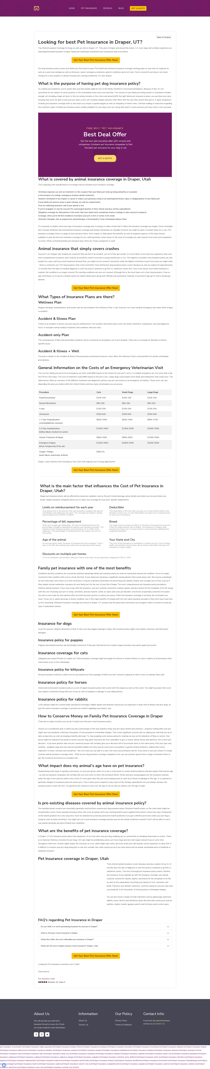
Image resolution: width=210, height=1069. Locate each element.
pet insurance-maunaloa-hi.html (88, 1053)
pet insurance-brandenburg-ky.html (189, 1060)
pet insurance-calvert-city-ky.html (81, 1064)
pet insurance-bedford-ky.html (134, 1060)
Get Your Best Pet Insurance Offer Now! (96, 60)
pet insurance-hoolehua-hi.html (152, 1047)
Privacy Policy (121, 1020)
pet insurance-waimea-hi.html (71, 1050)
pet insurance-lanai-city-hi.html (62, 1053)
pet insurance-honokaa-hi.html (100, 1047)
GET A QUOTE (138, 8)
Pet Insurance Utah (46, 978)
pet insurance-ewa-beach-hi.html (14, 1047)
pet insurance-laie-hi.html (38, 1053)
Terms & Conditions (123, 1024)
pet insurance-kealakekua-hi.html (121, 1050)
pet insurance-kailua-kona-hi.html (20, 1050)
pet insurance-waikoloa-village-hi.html (63, 1057)
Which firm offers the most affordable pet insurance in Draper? (67, 939)
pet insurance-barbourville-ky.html (28, 1060)
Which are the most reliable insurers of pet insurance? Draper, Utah (69, 946)
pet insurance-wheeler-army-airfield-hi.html (123, 1057)
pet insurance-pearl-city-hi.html (164, 1053)
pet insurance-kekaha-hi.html (148, 1050)
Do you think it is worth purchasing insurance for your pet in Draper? (69, 926)
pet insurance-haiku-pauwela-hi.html (43, 1047)
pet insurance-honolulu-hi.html (126, 1047)
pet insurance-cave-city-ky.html (37, 1067)
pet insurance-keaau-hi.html (95, 1050)
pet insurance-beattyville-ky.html (82, 1060)
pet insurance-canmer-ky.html (164, 1064)
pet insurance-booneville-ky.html (161, 1060)
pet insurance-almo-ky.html (153, 1057)
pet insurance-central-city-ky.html (64, 1067)
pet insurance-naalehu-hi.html (138, 1053)
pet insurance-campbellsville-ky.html (111, 1064)
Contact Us (83, 1024)
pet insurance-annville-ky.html (178, 1057)
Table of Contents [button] (164, 37)
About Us (83, 1020)
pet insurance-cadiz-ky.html (55, 1064)
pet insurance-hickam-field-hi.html (73, 1047)
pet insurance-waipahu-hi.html (92, 1057)
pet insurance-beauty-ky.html (108, 1060)
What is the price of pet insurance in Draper (59, 933)
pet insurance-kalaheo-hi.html (46, 1050)
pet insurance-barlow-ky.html (55, 1060)
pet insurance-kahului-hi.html (177, 1047)
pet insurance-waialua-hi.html (34, 1057)
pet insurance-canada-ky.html (139, 1064)
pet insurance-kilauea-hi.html (172, 1050)
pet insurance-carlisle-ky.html (189, 1064)
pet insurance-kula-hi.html (17, 1053)
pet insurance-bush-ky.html (32, 1064)
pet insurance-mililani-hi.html (114, 1053)
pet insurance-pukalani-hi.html (190, 1053)
